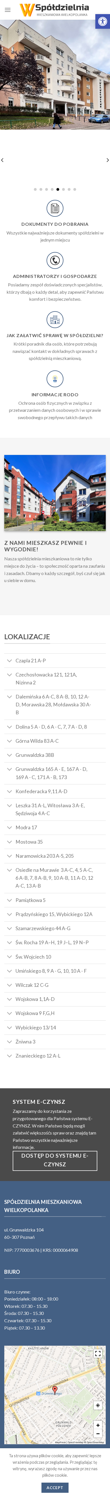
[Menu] (7, 10)
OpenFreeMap (75, 1442)
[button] (102, 21)
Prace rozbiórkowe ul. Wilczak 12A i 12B (55, 166)
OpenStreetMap (95, 1442)
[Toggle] (9, 661)
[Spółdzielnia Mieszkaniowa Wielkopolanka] (55, 10)
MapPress (60, 1442)
